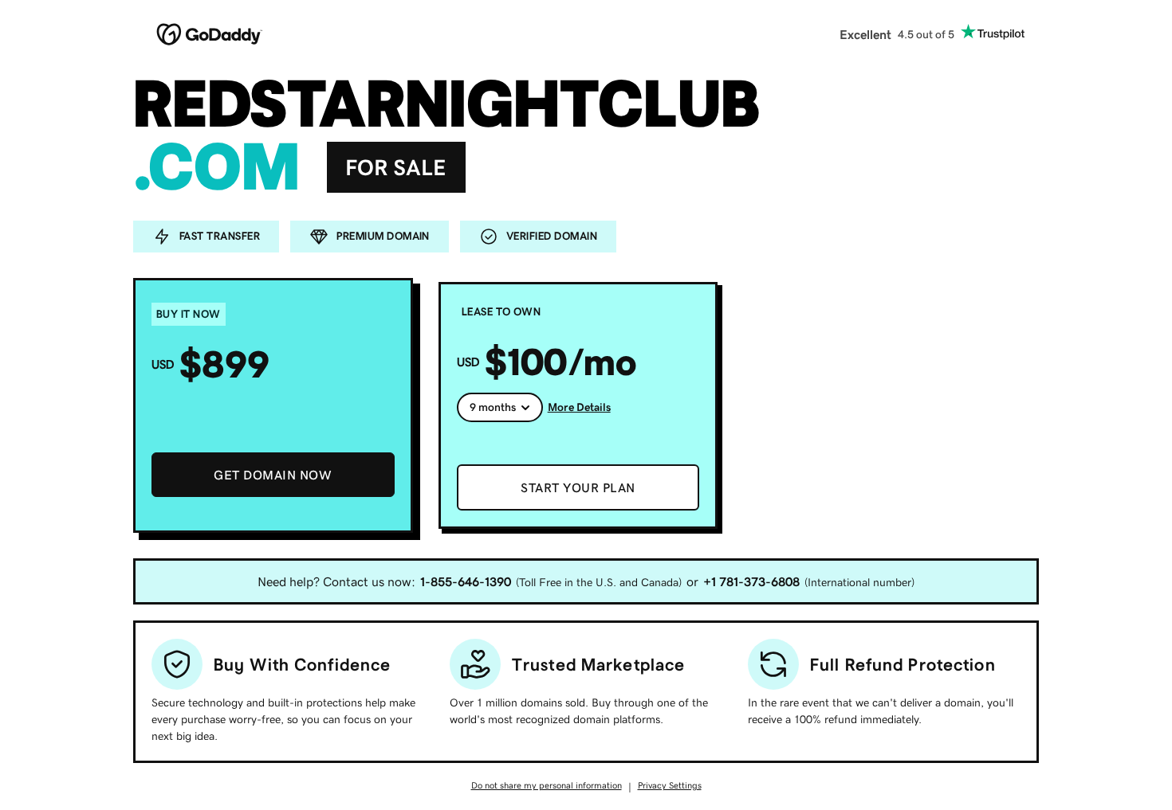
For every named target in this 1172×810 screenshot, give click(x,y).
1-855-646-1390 (465, 581)
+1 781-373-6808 (751, 581)
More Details (579, 407)
